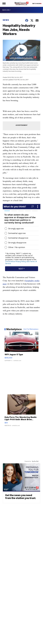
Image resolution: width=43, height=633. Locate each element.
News (6, 20)
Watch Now (36, 3)
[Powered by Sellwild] (35, 461)
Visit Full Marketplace (30, 329)
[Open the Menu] (4, 3)
